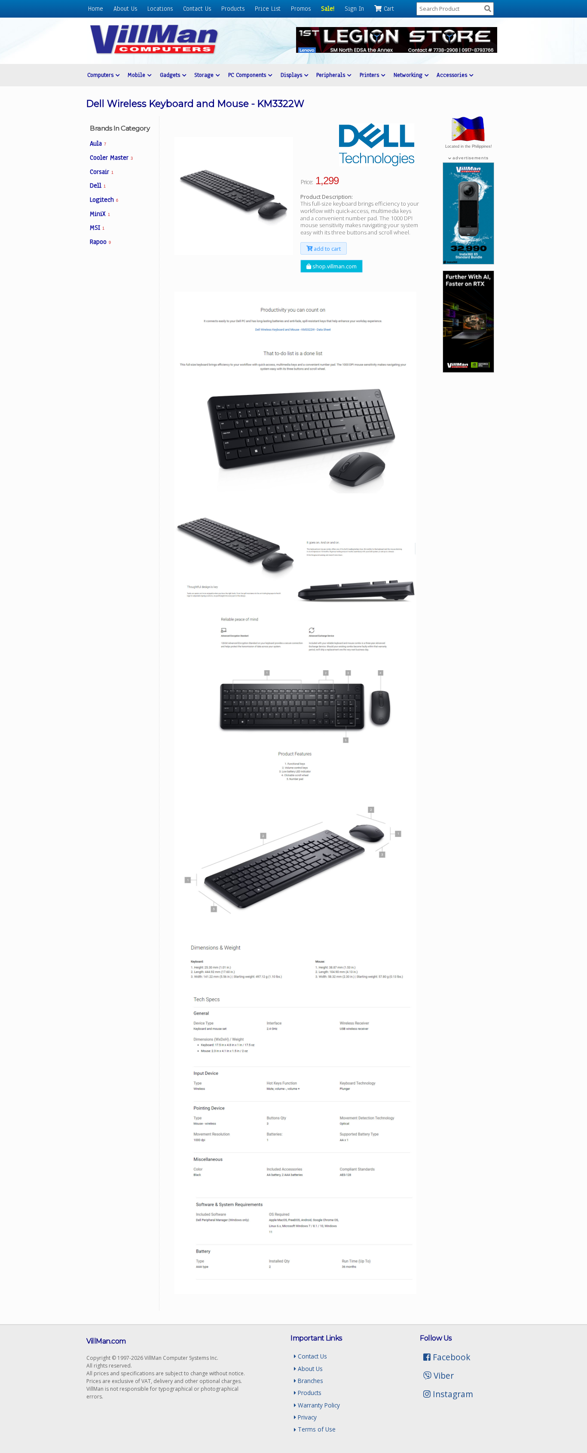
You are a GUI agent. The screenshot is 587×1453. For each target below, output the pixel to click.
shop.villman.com (334, 266)
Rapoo (100, 241)
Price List (268, 8)
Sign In (354, 8)
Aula (98, 143)
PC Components (248, 75)
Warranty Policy (318, 1405)
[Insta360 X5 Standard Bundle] (468, 262)
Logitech (104, 199)
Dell (98, 185)
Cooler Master (111, 157)
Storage (205, 75)
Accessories (453, 75)
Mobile (137, 75)
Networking (409, 75)
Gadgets (171, 75)
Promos (301, 8)
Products (233, 8)
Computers (101, 75)
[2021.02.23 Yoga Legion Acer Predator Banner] (396, 50)
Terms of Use (316, 1429)
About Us (125, 8)
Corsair (101, 171)
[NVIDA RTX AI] (468, 370)
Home (95, 8)
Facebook (451, 1357)
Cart (388, 8)
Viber (442, 1375)
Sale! (327, 8)
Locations (160, 8)
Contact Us (197, 8)
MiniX (100, 214)
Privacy (306, 1417)
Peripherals (331, 75)
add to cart (326, 248)
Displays (292, 75)
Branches (309, 1381)
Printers (370, 75)
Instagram (452, 1394)
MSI (97, 227)
